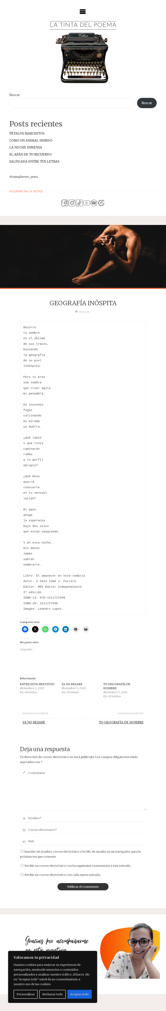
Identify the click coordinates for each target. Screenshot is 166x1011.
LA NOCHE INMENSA (25, 147)
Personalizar (26, 994)
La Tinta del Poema (83, 25)
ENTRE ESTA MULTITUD (37, 684)
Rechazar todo (52, 994)
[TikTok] (79, 203)
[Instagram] (72, 203)
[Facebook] (64, 203)
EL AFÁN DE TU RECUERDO (30, 154)
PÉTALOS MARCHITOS (26, 133)
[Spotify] (94, 203)
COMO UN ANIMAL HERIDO (30, 140)
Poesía (84, 311)
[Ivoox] (101, 203)
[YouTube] (86, 203)
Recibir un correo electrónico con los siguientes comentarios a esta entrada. (77, 866)
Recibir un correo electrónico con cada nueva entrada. (62, 875)
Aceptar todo (79, 994)
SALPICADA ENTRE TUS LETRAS (34, 161)
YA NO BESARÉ (72, 684)
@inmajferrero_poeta (23, 176)
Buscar (14, 95)
